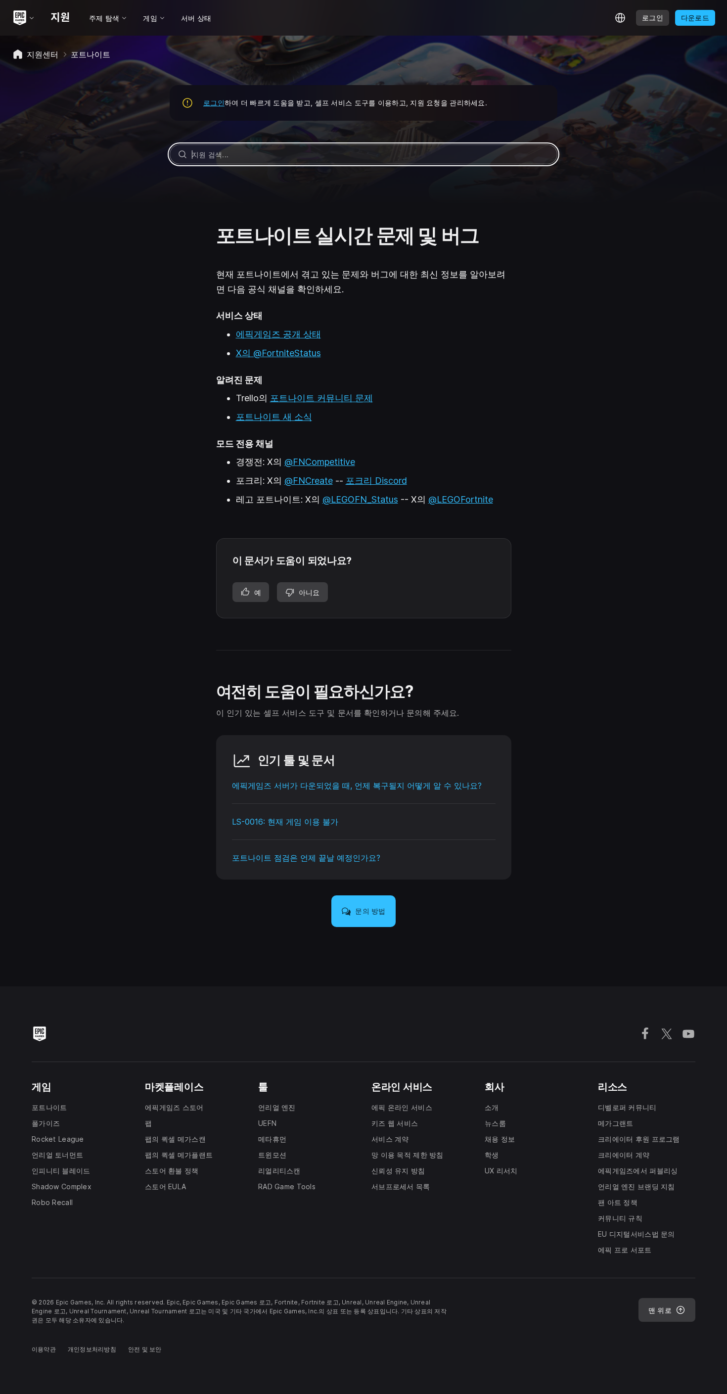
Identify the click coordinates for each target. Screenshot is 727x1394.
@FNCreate (308, 480)
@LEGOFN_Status (360, 499)
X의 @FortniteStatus (278, 353)
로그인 (214, 102)
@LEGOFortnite (460, 499)
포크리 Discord (376, 480)
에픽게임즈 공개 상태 (278, 334)
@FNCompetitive (319, 462)
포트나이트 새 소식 (274, 417)
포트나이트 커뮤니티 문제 (321, 398)
